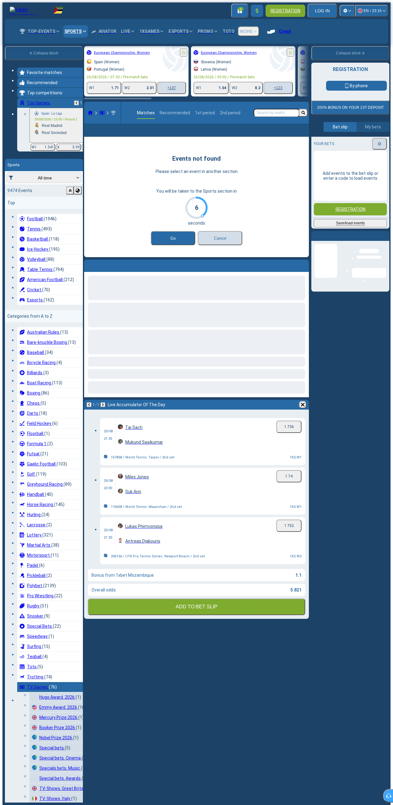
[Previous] (76, 102)
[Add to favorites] (183, 53)
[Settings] (347, 11)
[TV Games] (102, 113)
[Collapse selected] (70, 190)
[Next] (102, 414)
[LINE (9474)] (90, 113)
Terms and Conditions (353, 157)
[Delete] (302, 414)
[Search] (303, 113)
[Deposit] (257, 11)
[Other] (300, 135)
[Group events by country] (78, 190)
